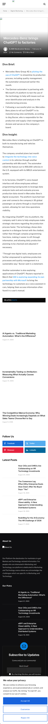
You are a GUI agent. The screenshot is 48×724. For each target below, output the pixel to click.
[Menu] (4, 4)
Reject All (25, 718)
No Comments (17, 52)
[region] (24, 700)
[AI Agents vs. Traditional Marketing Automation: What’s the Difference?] (24, 318)
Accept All (25, 701)
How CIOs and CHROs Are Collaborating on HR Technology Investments (29, 468)
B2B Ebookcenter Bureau (20, 49)
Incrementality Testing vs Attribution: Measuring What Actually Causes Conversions (19, 374)
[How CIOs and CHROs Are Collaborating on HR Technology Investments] (9, 469)
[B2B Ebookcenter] (24, 4)
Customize (25, 709)
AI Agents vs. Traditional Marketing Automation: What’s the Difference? (19, 334)
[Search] (44, 4)
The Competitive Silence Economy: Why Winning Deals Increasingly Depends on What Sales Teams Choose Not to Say (23, 416)
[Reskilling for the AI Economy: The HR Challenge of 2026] (9, 521)
